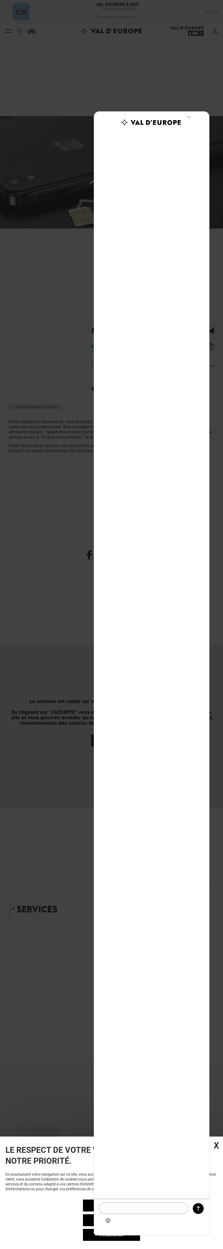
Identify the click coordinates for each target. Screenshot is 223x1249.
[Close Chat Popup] (188, 117)
